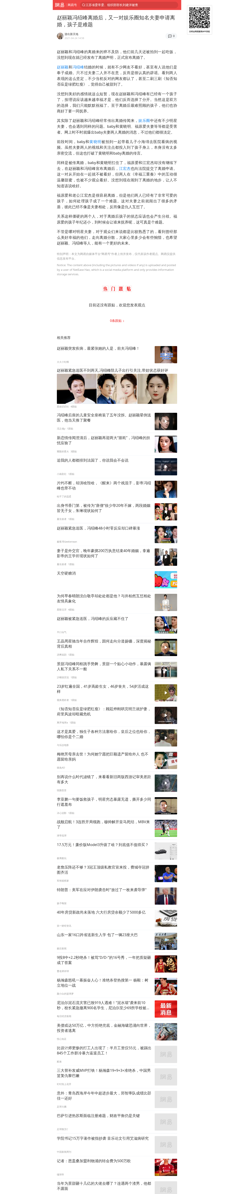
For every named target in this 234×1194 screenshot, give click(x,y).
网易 (59, 5)
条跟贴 (116, 320)
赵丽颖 (63, 66)
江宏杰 (125, 168)
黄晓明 (95, 141)
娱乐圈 (144, 120)
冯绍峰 (78, 66)
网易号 (72, 5)
